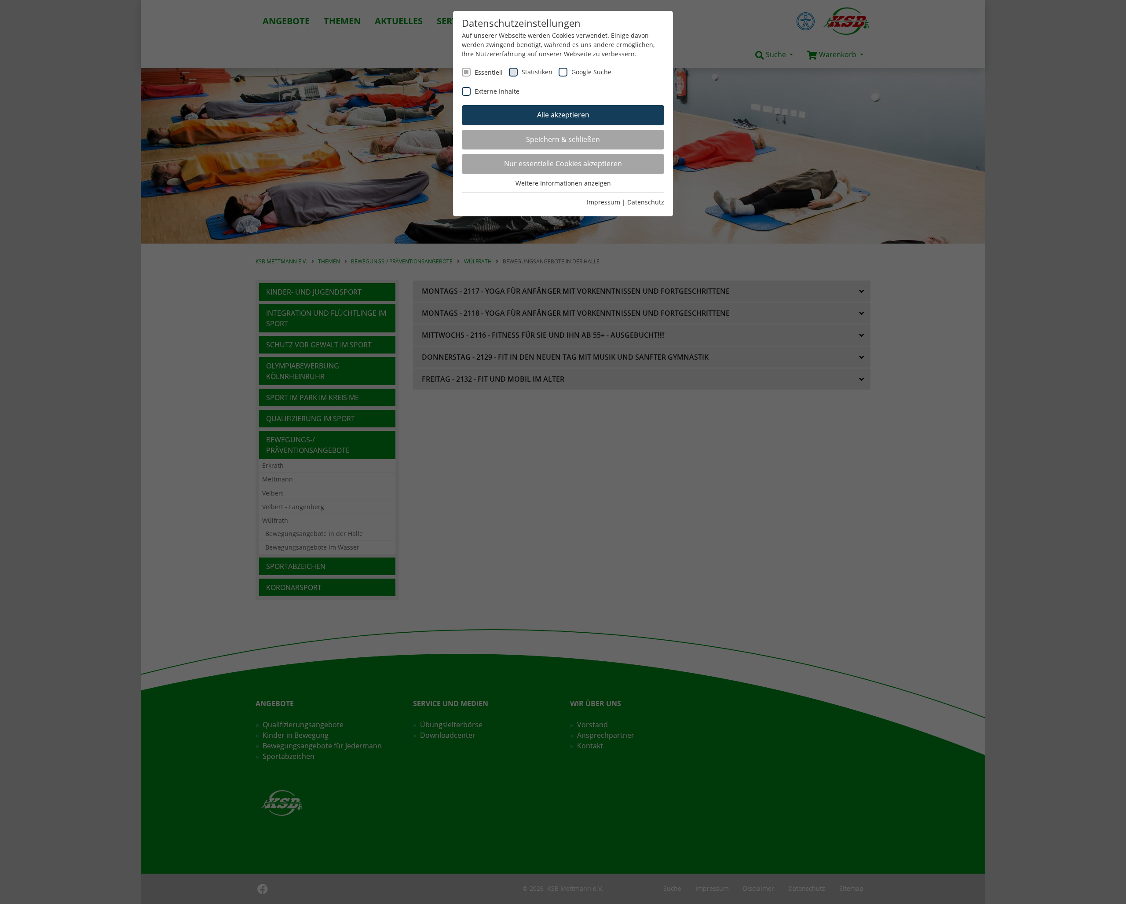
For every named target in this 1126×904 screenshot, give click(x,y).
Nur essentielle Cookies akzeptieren (563, 163)
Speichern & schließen (563, 139)
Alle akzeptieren (563, 115)
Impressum (603, 202)
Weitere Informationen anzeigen (563, 183)
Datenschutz (645, 202)
